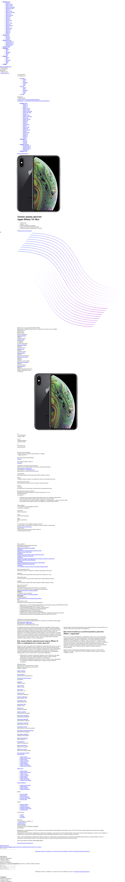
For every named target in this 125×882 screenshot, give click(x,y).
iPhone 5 (8, 33)
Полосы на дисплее (22, 749)
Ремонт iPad (20, 768)
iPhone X (8, 17)
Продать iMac (23, 799)
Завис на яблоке (21, 670)
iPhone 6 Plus (9, 28)
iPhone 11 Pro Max (10, 12)
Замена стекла (20, 349)
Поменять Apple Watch (25, 808)
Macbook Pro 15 (9, 43)
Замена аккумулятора (22, 357)
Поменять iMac (24, 809)
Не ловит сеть (20, 693)
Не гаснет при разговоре (23, 753)
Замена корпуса (21, 366)
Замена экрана (20, 339)
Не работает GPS (21, 700)
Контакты (22, 817)
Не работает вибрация (22, 734)
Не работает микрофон (23, 715)
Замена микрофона (22, 345)
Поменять (22, 78)
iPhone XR (8, 16)
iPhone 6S (8, 24)
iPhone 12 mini (9, 4)
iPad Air (8, 36)
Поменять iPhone (24, 804)
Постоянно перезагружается (24, 678)
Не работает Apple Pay (22, 723)
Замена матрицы (24, 787)
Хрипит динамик (21, 711)
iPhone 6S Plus (9, 25)
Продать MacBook (24, 796)
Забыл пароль (20, 685)
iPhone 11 (8, 9)
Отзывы (22, 816)
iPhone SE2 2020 (10, 8)
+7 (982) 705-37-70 (4, 73)
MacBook (8, 52)
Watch (6, 46)
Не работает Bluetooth (22, 719)
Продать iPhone (24, 794)
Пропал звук (20, 708)
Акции (22, 94)
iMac (7, 54)
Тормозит (19, 682)
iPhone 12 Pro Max (10, 7)
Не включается (21, 674)
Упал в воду (20, 689)
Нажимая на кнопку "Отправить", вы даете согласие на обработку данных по (54, 851)
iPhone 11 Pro (9, 11)
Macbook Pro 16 (9, 44)
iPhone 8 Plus (9, 20)
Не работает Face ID (22, 726)
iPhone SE (8, 29)
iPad (6, 35)
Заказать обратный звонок (33, 99)
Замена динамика (21, 335)
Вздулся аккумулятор (22, 738)
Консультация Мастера (5, 66)
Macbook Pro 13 (9, 41)
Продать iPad (23, 795)
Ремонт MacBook (21, 782)
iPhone (6, 1)
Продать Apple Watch (25, 798)
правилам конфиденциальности (82, 851)
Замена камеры (21, 353)
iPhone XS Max (9, 15)
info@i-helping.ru (21, 823)
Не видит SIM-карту (22, 696)
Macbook (7, 40)
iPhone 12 (8, 3)
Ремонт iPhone (20, 754)
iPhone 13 (25, 106)
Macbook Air (9, 45)
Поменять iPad (23, 805)
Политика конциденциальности (25, 843)
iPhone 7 (8, 21)
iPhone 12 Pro (9, 5)
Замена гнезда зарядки (22, 362)
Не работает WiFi (21, 704)
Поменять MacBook (25, 807)
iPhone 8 (8, 19)
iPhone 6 (8, 27)
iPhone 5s (8, 31)
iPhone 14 (25, 104)
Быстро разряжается (22, 745)
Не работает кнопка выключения (25, 730)
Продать (22, 86)
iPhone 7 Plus (9, 23)
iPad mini (8, 37)
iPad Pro (8, 39)
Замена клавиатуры (25, 789)
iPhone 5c (8, 32)
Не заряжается (20, 741)
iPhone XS (8, 13)
